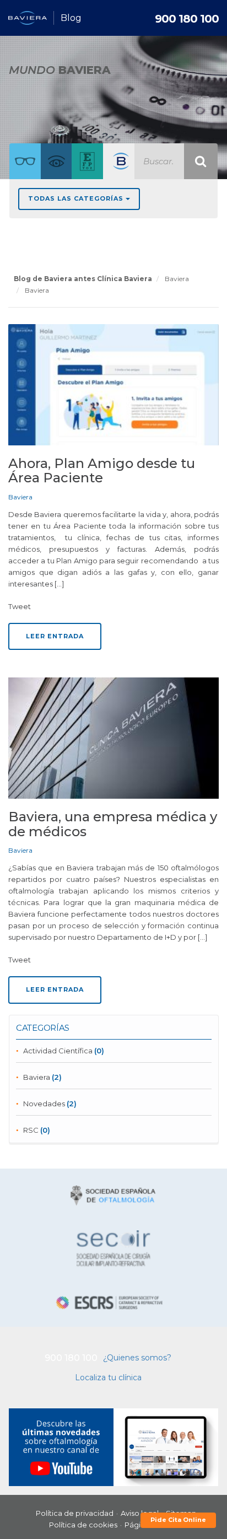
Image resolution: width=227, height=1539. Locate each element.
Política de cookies (83, 1524)
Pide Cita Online (178, 1520)
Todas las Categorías (77, 198)
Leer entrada (55, 636)
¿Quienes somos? (137, 1358)
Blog (71, 18)
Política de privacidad (75, 1513)
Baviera (20, 497)
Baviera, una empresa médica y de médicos (112, 824)
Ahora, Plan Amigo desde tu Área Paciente (101, 470)
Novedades (44, 1103)
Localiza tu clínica (108, 1377)
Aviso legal (140, 1513)
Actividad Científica (58, 1050)
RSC (31, 1130)
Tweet (19, 606)
